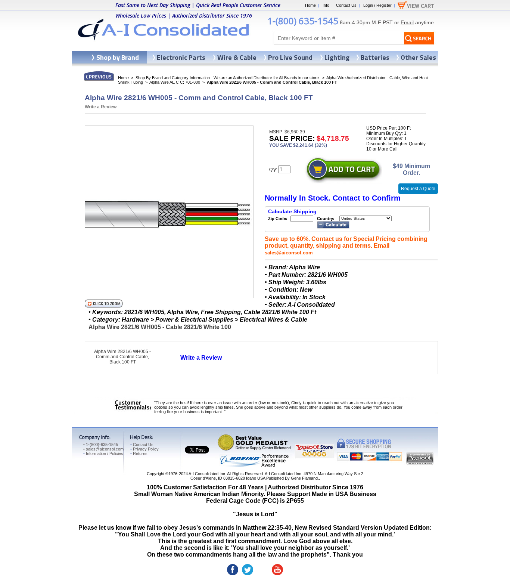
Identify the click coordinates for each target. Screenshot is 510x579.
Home (310, 5)
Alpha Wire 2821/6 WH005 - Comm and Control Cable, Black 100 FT (122, 357)
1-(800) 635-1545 (302, 21)
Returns (138, 453)
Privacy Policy (144, 449)
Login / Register (377, 5)
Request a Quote (418, 188)
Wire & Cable (236, 57)
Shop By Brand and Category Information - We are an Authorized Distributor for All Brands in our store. (228, 77)
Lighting (336, 57)
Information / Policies (103, 453)
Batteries (375, 57)
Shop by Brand (117, 57)
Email (407, 22)
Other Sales (418, 57)
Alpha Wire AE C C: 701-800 (174, 82)
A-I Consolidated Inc (207, 473)
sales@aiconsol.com (289, 253)
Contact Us (346, 5)
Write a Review (100, 106)
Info (326, 5)
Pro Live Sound (290, 57)
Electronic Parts (181, 57)
